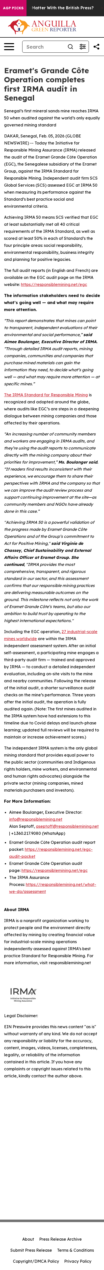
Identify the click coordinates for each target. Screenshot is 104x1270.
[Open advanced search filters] (82, 46)
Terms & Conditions (75, 1250)
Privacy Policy (77, 1261)
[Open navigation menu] (9, 47)
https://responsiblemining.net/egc (54, 284)
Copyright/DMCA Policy (36, 1261)
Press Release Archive (60, 1239)
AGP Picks (13, 8)
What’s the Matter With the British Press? (51, 8)
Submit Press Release (31, 1250)
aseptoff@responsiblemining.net (67, 826)
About (28, 1239)
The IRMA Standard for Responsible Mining (46, 394)
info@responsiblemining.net (35, 819)
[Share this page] (96, 47)
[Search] (70, 46)
